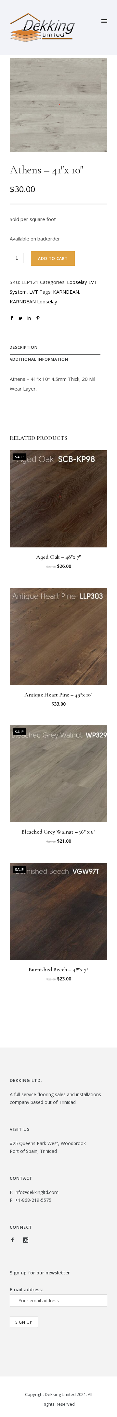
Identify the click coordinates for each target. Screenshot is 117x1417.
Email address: (26, 1289)
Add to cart (53, 258)
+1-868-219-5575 (33, 1200)
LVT (33, 291)
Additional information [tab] (38, 359)
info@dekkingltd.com (36, 1192)
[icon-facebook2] (14, 1240)
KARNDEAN (66, 291)
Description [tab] (23, 347)
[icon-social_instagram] (25, 1240)
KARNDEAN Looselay (33, 301)
